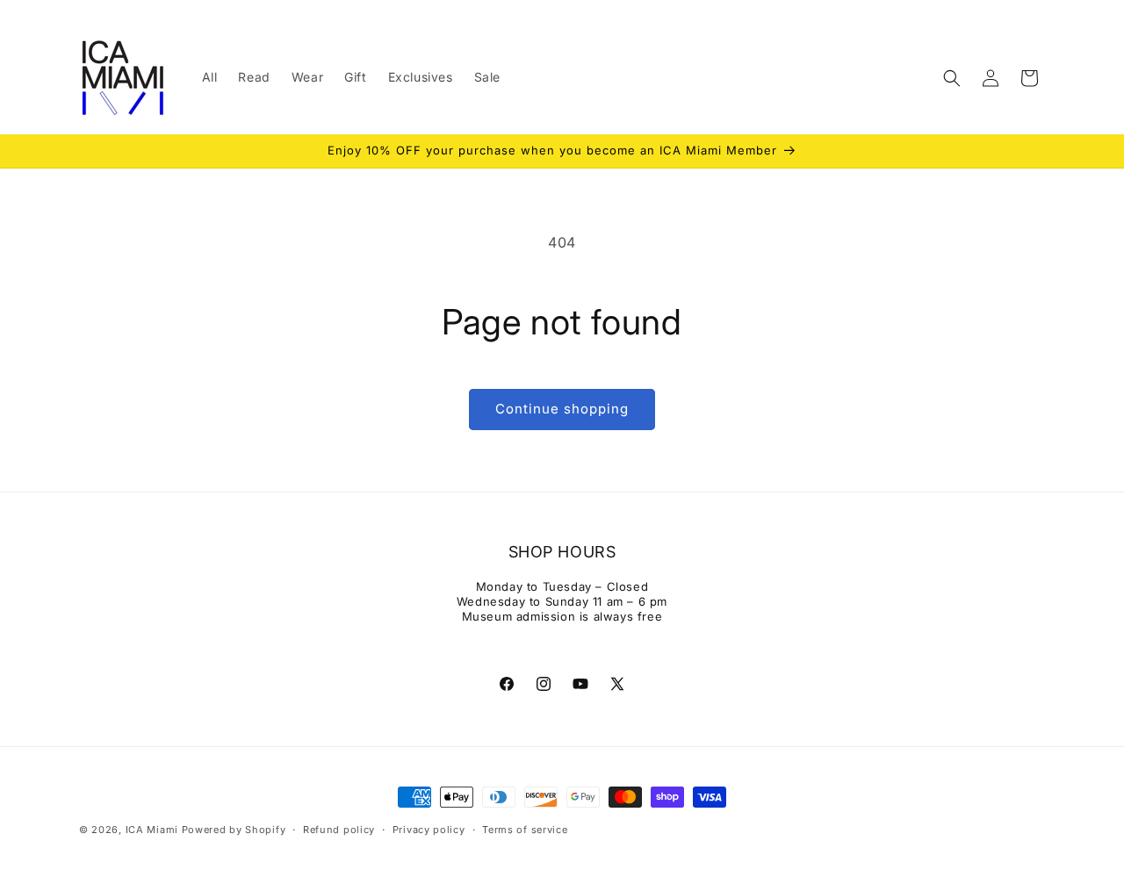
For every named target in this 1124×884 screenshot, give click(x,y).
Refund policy (339, 829)
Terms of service (524, 829)
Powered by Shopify (234, 829)
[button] (952, 78)
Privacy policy (429, 829)
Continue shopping (562, 408)
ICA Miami (152, 829)
